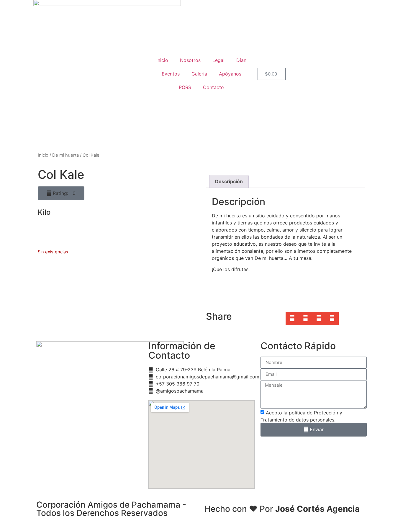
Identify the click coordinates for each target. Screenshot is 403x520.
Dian (241, 60)
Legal (218, 60)
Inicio (162, 60)
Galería (199, 74)
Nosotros (190, 60)
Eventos (171, 74)
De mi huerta (65, 155)
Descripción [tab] (229, 181)
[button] (61, 193)
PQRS (185, 87)
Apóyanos (230, 74)
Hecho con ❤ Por (282, 509)
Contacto (213, 87)
